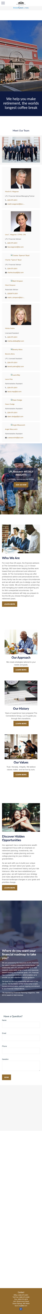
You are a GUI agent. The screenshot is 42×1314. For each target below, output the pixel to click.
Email (4, 1033)
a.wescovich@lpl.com (15, 437)
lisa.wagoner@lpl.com (15, 247)
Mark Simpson (10, 285)
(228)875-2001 (12, 293)
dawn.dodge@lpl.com (15, 416)
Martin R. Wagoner (12, 191)
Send (6, 1077)
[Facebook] (20, 1309)
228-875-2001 (12, 200)
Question (5, 1059)
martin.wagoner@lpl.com (16, 204)
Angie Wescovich (11, 429)
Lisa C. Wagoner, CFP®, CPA (15, 234)
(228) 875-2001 (23, 1295)
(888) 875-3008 (24, 1297)
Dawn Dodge (9, 404)
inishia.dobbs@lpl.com (15, 341)
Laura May (9, 379)
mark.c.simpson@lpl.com (16, 297)
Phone (4, 1046)
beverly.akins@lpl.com (15, 366)
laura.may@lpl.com (14, 391)
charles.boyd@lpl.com (15, 272)
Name (4, 1020)
